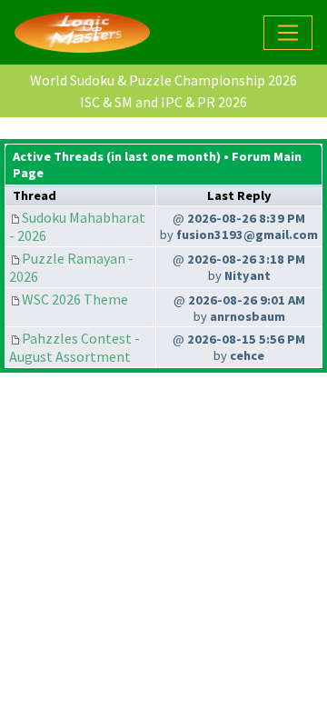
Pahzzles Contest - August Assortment (74, 347)
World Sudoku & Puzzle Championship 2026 (163, 80)
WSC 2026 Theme (75, 299)
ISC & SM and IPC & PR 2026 (163, 102)
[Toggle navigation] (287, 32)
